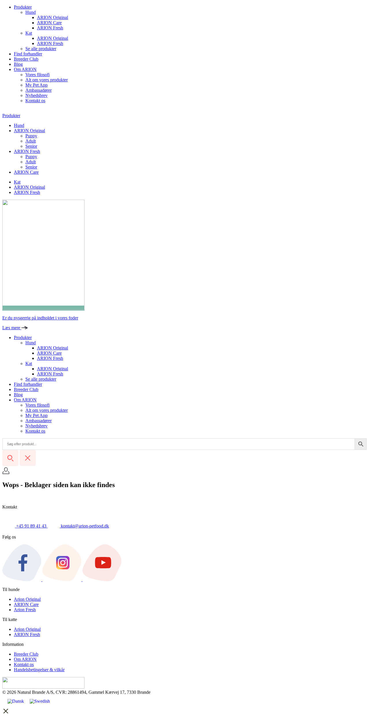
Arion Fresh (25, 609)
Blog (18, 64)
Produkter (23, 7)
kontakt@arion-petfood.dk (84, 525)
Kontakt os (35, 100)
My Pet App (36, 85)
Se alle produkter (40, 48)
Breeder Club (26, 59)
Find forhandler (28, 53)
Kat (28, 33)
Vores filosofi (37, 74)
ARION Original (52, 17)
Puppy (31, 135)
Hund (30, 12)
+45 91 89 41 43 (31, 525)
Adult (30, 141)
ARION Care (49, 22)
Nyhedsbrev (36, 95)
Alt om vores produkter (46, 79)
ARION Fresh (50, 27)
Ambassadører (38, 90)
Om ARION (25, 69)
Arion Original (27, 599)
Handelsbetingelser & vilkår (39, 669)
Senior (31, 146)
